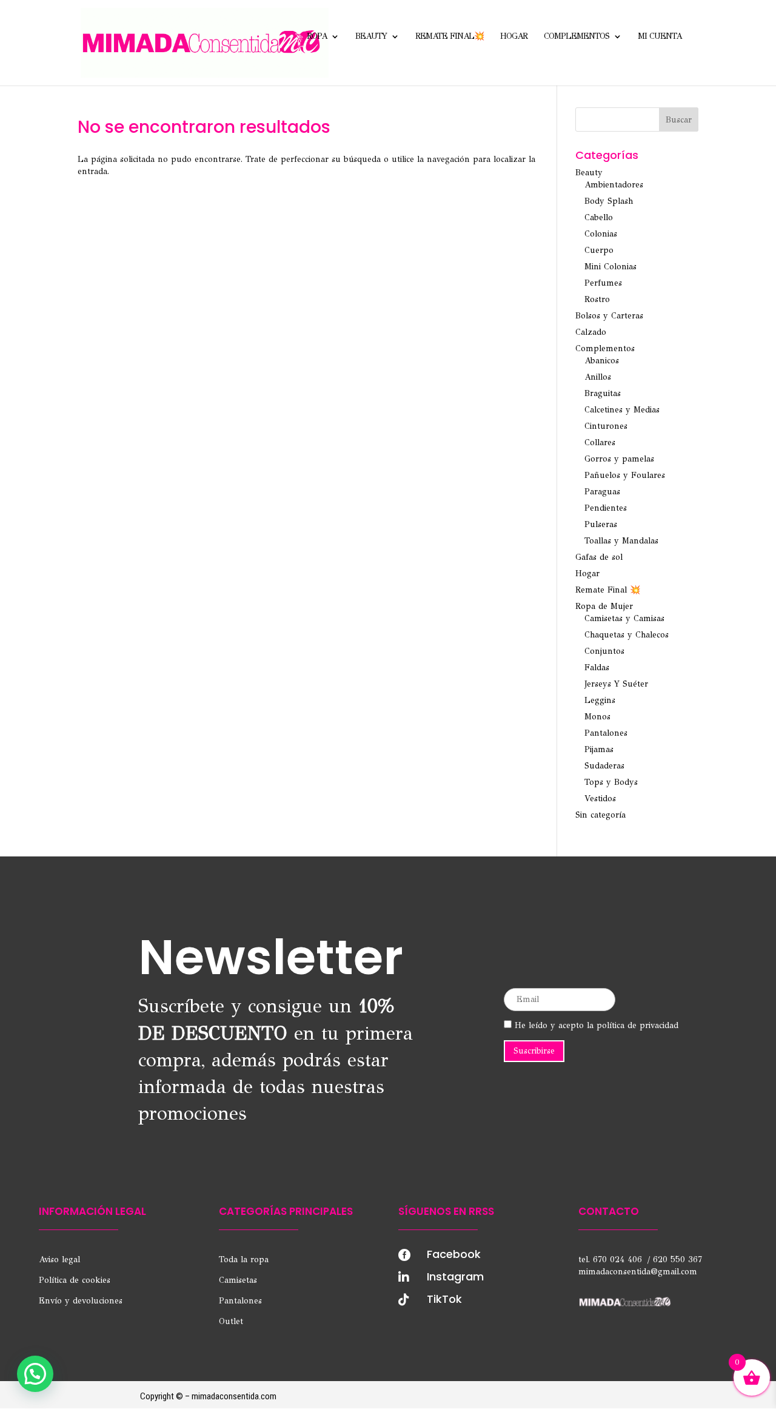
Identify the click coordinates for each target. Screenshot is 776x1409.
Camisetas (238, 1280)
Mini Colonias (610, 266)
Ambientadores (613, 185)
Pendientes (605, 508)
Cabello (598, 217)
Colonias (600, 234)
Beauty (371, 36)
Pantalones (605, 733)
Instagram (455, 1276)
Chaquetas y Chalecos (626, 635)
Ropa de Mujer (604, 606)
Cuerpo (599, 250)
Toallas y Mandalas (621, 541)
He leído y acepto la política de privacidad (595, 1025)
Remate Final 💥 (607, 590)
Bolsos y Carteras (609, 316)
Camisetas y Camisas (624, 618)
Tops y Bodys (611, 782)
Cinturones (605, 426)
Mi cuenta (659, 36)
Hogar (513, 36)
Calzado (590, 332)
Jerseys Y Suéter (616, 684)
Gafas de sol (599, 557)
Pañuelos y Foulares (624, 475)
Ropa (317, 36)
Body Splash (608, 201)
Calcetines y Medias (622, 410)
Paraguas (602, 491)
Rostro (597, 299)
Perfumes (603, 283)
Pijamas (599, 749)
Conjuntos (604, 651)
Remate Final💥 (449, 36)
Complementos (576, 36)
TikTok (444, 1298)
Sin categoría (600, 815)
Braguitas (602, 393)
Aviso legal (59, 1259)
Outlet (231, 1321)
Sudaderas (604, 766)
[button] (35, 1374)
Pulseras (600, 524)
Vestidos (600, 798)
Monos (597, 716)
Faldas (596, 667)
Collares (599, 442)
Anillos (597, 377)
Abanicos (601, 360)
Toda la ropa (244, 1259)
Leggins (599, 700)
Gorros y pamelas (619, 459)
